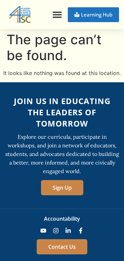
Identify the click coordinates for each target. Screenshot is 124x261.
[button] (57, 14)
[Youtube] (43, 230)
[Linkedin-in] (68, 230)
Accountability (62, 218)
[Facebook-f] (80, 230)
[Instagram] (56, 230)
